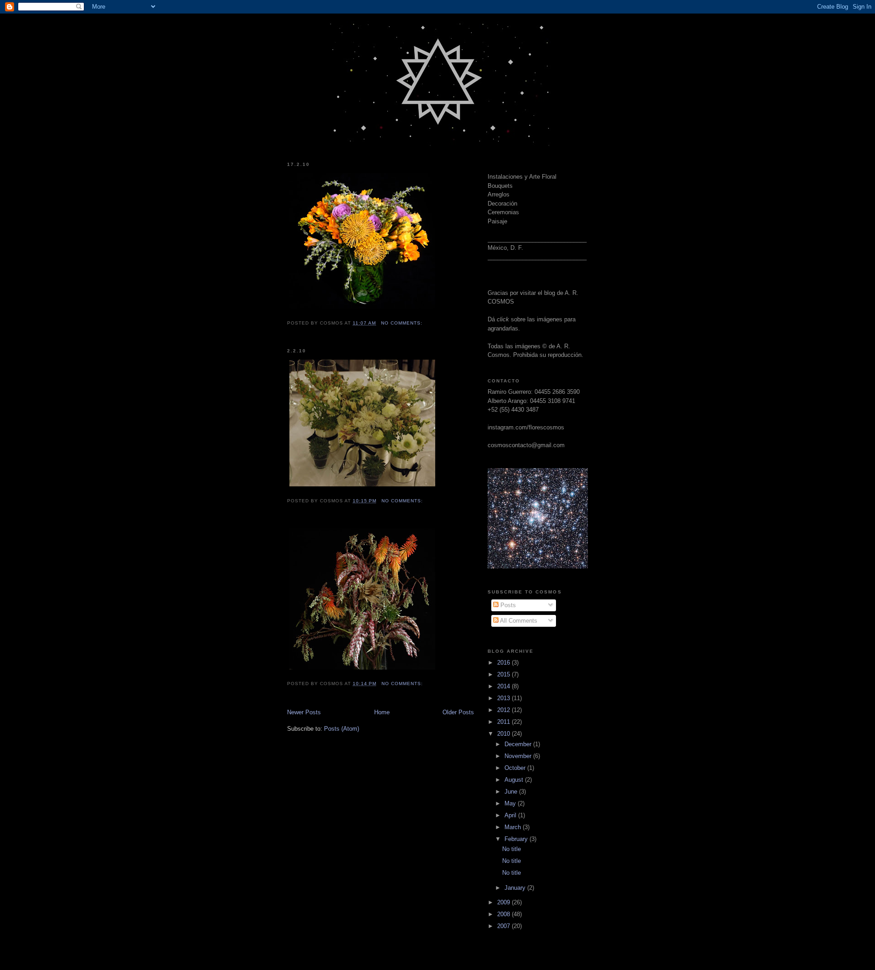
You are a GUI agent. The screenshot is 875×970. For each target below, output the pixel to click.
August (514, 779)
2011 (504, 721)
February (517, 839)
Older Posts (458, 712)
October (515, 767)
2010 (504, 733)
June (511, 791)
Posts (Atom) (341, 728)
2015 (504, 674)
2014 (504, 686)
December (518, 744)
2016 (504, 662)
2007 (504, 926)
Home (382, 712)
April (511, 815)
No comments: (402, 322)
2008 (504, 914)
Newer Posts (304, 712)
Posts (507, 605)
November (518, 756)
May (511, 803)
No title (511, 849)
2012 (504, 710)
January (515, 887)
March (513, 827)
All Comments (518, 620)
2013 (504, 698)
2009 (504, 902)
